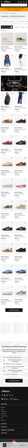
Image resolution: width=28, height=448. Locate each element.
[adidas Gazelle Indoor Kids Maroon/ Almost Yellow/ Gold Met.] (20, 162)
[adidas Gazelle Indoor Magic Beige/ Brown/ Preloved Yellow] (7, 119)
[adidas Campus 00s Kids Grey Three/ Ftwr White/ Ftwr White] (20, 291)
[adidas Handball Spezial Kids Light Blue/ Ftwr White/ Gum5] (7, 270)
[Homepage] (14, 391)
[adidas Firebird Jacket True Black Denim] (7, 98)
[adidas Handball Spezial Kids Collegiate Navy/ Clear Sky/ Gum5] (20, 227)
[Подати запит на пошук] (25, 5)
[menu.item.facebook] (2, 395)
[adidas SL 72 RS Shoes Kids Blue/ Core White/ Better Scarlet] (20, 270)
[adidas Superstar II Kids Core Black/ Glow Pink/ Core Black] (20, 141)
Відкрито (22, 445)
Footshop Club (18, 349)
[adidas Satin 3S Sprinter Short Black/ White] (20, 60)
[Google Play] (14, 398)
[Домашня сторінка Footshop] (7, 2)
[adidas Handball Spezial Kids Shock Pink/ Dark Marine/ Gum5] (7, 141)
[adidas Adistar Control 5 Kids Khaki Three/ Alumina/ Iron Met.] (20, 205)
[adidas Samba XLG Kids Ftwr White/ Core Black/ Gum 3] (7, 248)
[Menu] (1, 2)
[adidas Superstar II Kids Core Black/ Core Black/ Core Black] (20, 248)
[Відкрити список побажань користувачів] (23, 2)
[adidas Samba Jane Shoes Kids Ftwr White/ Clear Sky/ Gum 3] (7, 291)
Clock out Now (14, 86)
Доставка (3, 407)
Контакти (3, 420)
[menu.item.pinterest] (12, 395)
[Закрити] (26, 9)
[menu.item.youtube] (4, 395)
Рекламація (3, 413)
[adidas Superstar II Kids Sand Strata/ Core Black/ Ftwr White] (7, 205)
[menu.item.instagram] (7, 395)
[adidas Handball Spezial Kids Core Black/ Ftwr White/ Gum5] (7, 227)
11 (16, 316)
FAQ (2, 418)
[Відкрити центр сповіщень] (21, 2)
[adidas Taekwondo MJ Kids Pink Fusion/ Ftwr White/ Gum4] (20, 184)
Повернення (4, 411)
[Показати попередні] (19, 316)
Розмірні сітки (4, 416)
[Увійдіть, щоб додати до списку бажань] (12, 34)
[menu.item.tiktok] (10, 395)
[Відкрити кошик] (26, 2)
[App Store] (5, 398)
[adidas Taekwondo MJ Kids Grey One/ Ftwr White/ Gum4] (7, 184)
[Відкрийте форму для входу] (18, 2)
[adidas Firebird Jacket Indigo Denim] (7, 60)
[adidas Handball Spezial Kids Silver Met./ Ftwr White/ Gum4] (7, 162)
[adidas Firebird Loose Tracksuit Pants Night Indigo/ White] (20, 98)
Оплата (2, 409)
